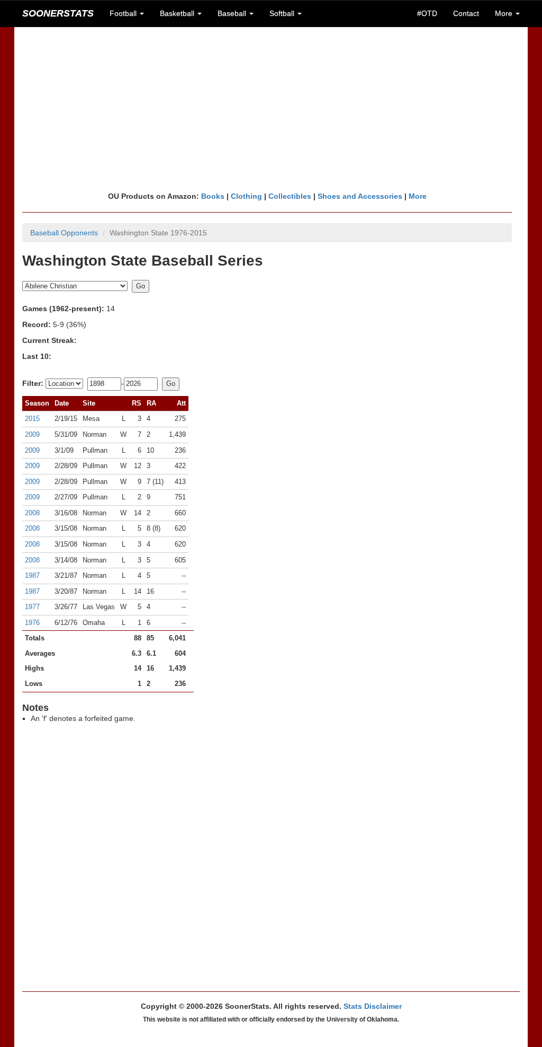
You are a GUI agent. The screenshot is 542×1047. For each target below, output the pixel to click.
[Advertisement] (271, 108)
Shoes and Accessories (360, 196)
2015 (32, 419)
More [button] (504, 13)
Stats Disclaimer (373, 1006)
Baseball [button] (233, 13)
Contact (466, 13)
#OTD (427, 13)
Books (212, 196)
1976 (32, 623)
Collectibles (289, 196)
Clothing (246, 196)
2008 (32, 513)
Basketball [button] (178, 13)
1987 (32, 575)
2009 (32, 434)
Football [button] (124, 13)
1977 (32, 607)
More (418, 196)
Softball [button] (282, 13)
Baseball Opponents (64, 232)
